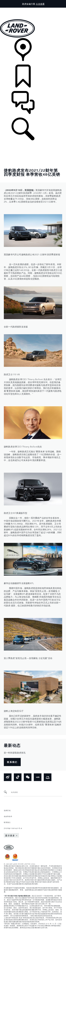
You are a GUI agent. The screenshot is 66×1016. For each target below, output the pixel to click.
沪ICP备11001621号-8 (13, 828)
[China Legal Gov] (7, 860)
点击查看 (40, 3)
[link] (33, 51)
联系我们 (7, 822)
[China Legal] (15, 860)
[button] (33, 9)
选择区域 (7, 810)
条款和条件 (8, 816)
